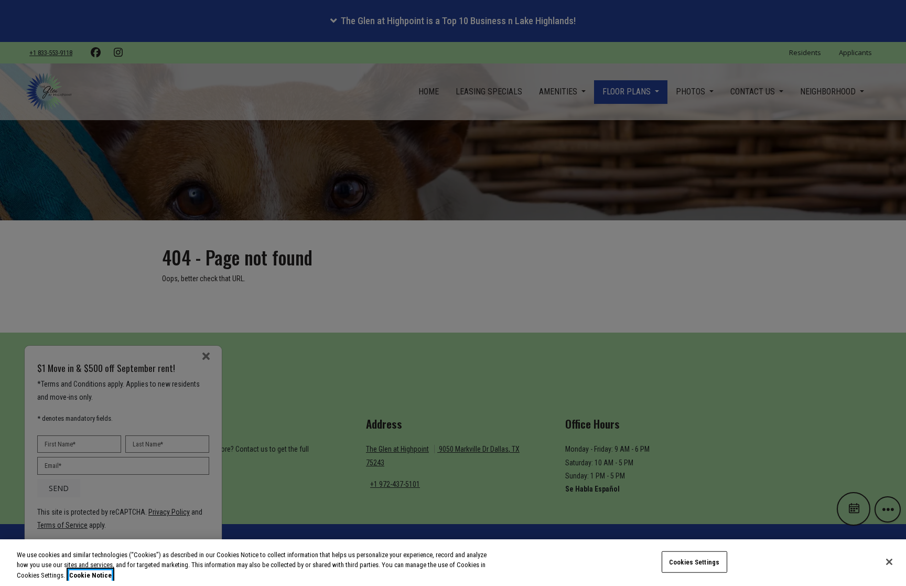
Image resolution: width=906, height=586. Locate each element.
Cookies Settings (694, 562)
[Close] (889, 561)
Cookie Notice (90, 575)
